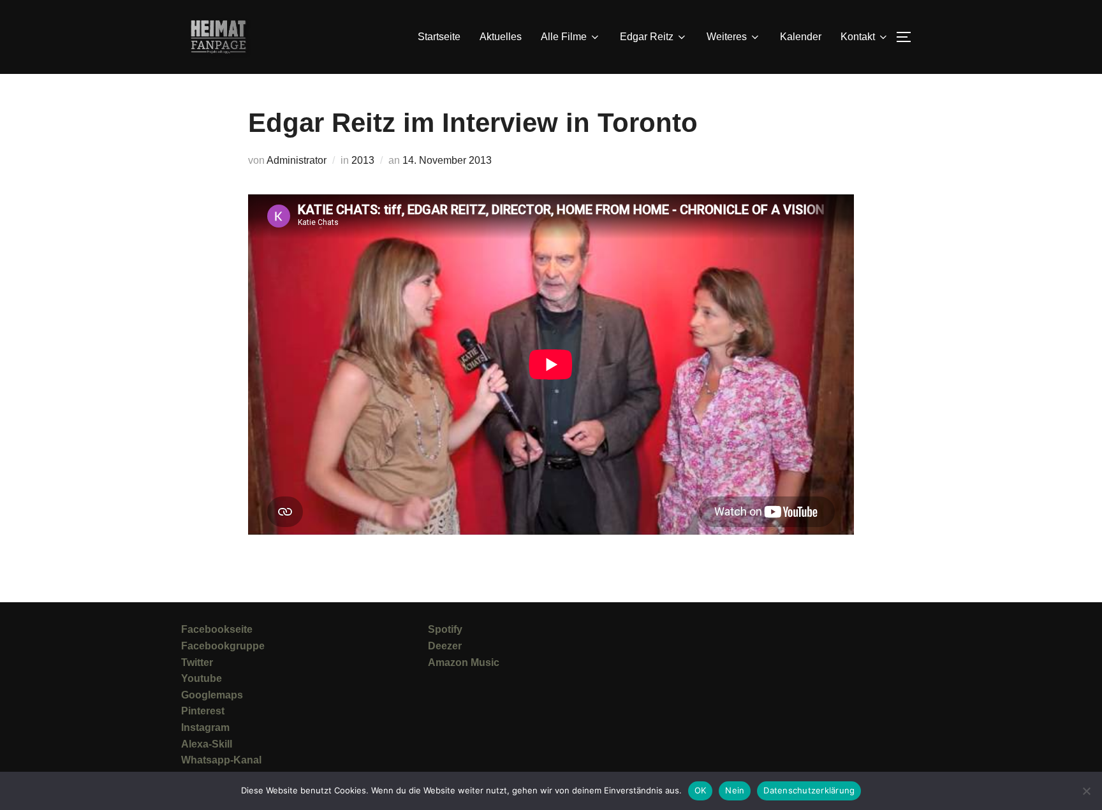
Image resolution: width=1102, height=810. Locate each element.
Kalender (800, 36)
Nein (734, 790)
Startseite (439, 36)
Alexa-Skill (206, 744)
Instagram (205, 727)
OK (700, 790)
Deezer (445, 645)
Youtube (201, 678)
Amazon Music (463, 662)
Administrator (297, 160)
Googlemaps (212, 695)
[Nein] (1086, 791)
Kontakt (858, 36)
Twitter (197, 662)
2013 (362, 160)
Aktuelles (501, 36)
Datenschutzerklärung (809, 790)
